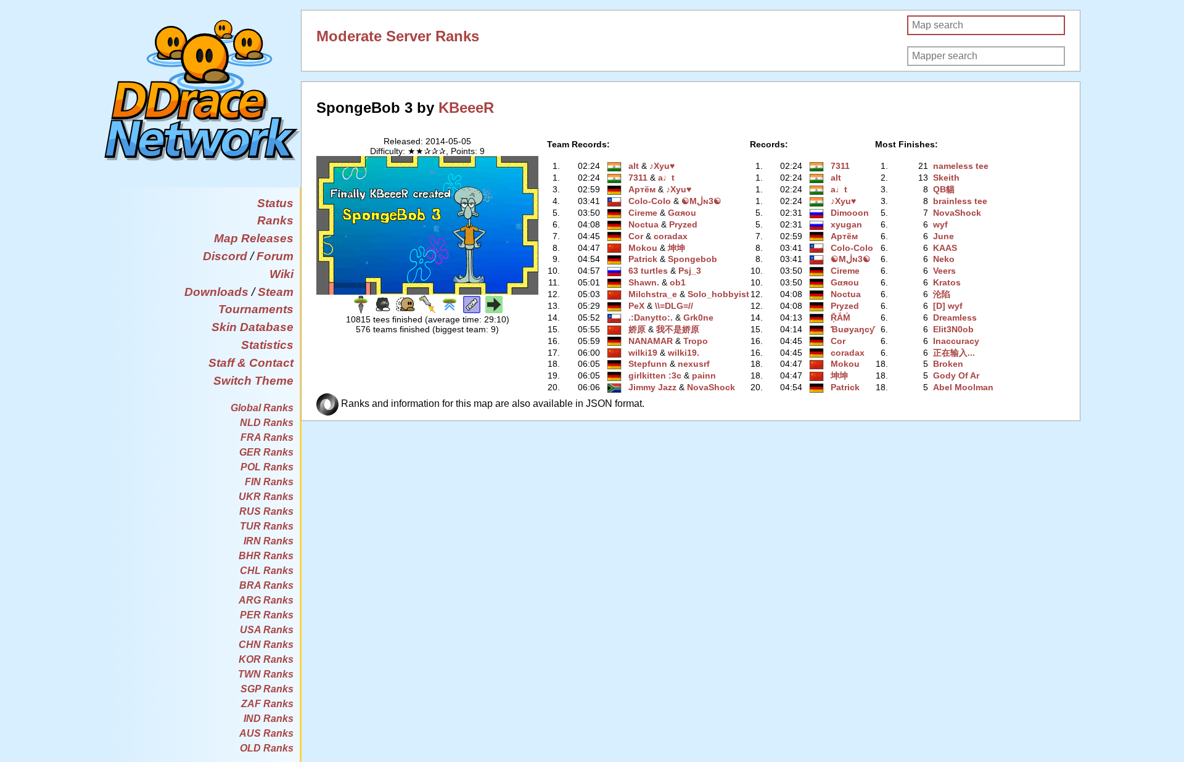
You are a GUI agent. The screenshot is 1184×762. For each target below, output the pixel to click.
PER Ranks (267, 615)
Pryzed (683, 224)
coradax (671, 236)
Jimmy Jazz (652, 387)
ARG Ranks (266, 600)
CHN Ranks (266, 644)
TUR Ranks (267, 526)
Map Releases (254, 238)
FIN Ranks (269, 482)
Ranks (275, 220)
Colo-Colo (649, 201)
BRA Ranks (266, 585)
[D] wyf (948, 306)
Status (275, 203)
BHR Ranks (266, 556)
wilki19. (683, 353)
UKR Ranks (266, 496)
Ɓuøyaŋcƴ (852, 329)
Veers (944, 271)
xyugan (846, 224)
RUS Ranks (266, 511)
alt (633, 166)
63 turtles (648, 271)
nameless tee (961, 166)
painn (704, 375)
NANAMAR (650, 341)
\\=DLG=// (674, 306)
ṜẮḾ (840, 317)
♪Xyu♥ (662, 166)
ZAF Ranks (267, 703)
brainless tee (960, 201)
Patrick (642, 259)
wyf (940, 224)
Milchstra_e (652, 294)
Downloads (216, 291)
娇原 (637, 329)
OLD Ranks (267, 748)
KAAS (945, 248)
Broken (948, 364)
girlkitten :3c (654, 375)
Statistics (267, 344)
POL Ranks (267, 467)
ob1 (678, 282)
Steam (276, 291)
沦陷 (941, 294)
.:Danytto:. (650, 317)
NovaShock (711, 387)
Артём (642, 189)
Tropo (695, 341)
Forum (275, 256)
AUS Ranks (266, 733)
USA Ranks (267, 630)
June (943, 236)
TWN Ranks (266, 674)
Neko (944, 259)
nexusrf (694, 364)
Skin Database (253, 327)
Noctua (643, 224)
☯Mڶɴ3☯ (701, 201)
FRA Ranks (267, 437)
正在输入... (954, 353)
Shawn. (643, 282)
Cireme (642, 213)
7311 (638, 177)
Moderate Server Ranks (397, 36)
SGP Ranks (267, 689)
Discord (225, 256)
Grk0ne (698, 317)
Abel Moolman (963, 387)
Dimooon (850, 213)
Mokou (642, 248)
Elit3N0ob (953, 329)
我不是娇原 (677, 329)
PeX (636, 306)
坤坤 (676, 248)
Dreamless (955, 317)
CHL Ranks (267, 570)
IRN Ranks (269, 541)
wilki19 (642, 353)
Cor (635, 236)
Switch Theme (253, 380)
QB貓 (944, 189)
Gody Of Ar (956, 375)
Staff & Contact (251, 362)
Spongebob (692, 259)
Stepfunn (647, 364)
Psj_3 (689, 271)
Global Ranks (262, 408)
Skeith (946, 177)
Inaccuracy (956, 341)
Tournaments (256, 309)
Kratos (947, 282)
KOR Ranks (266, 659)
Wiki (281, 274)
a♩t (666, 177)
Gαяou (682, 213)
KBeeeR (466, 107)
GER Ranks (266, 452)
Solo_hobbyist (718, 294)
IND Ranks (269, 718)
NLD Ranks (267, 422)
